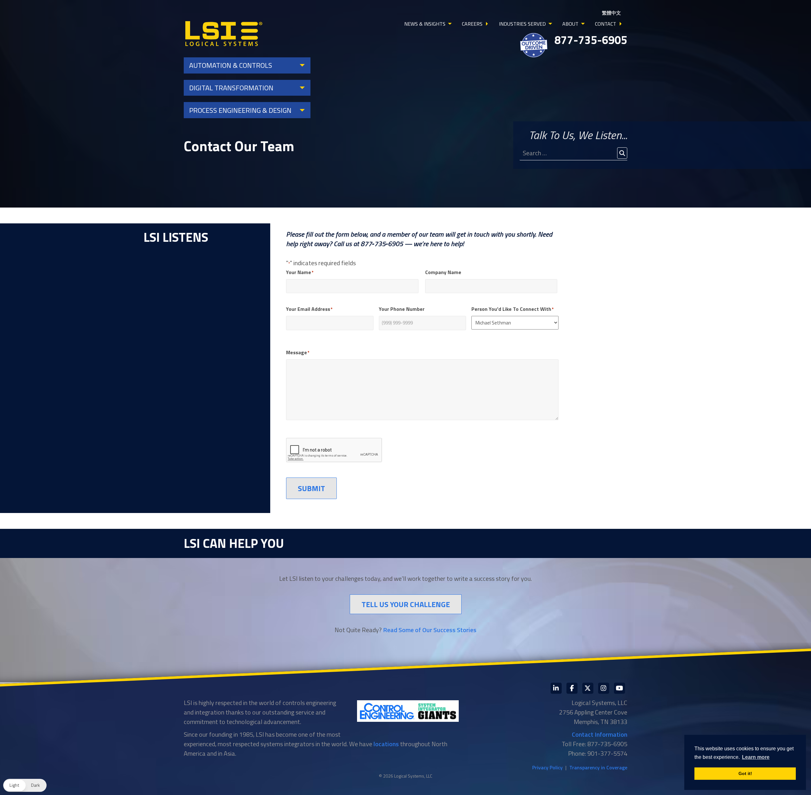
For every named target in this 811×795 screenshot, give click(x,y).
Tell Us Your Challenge (405, 604)
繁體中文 (611, 12)
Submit (311, 488)
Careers (472, 24)
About (570, 24)
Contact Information (599, 734)
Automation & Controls (230, 65)
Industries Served (522, 24)
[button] (25, 785)
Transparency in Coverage (598, 767)
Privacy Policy (547, 767)
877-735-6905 (590, 39)
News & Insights (424, 24)
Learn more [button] (755, 757)
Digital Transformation (231, 87)
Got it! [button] (745, 773)
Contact (605, 24)
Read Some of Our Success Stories (429, 630)
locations (386, 744)
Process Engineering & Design (240, 110)
